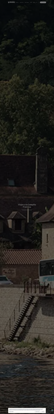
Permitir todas (37, 411)
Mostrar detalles (11, 411)
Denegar (43, 411)
